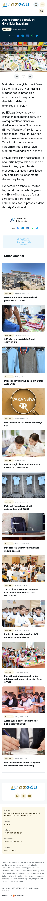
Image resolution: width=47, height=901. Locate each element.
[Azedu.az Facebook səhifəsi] (17, 796)
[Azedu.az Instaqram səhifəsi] (23, 796)
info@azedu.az (11, 850)
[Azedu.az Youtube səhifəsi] (29, 796)
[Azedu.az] (15, 5)
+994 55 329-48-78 (13, 833)
